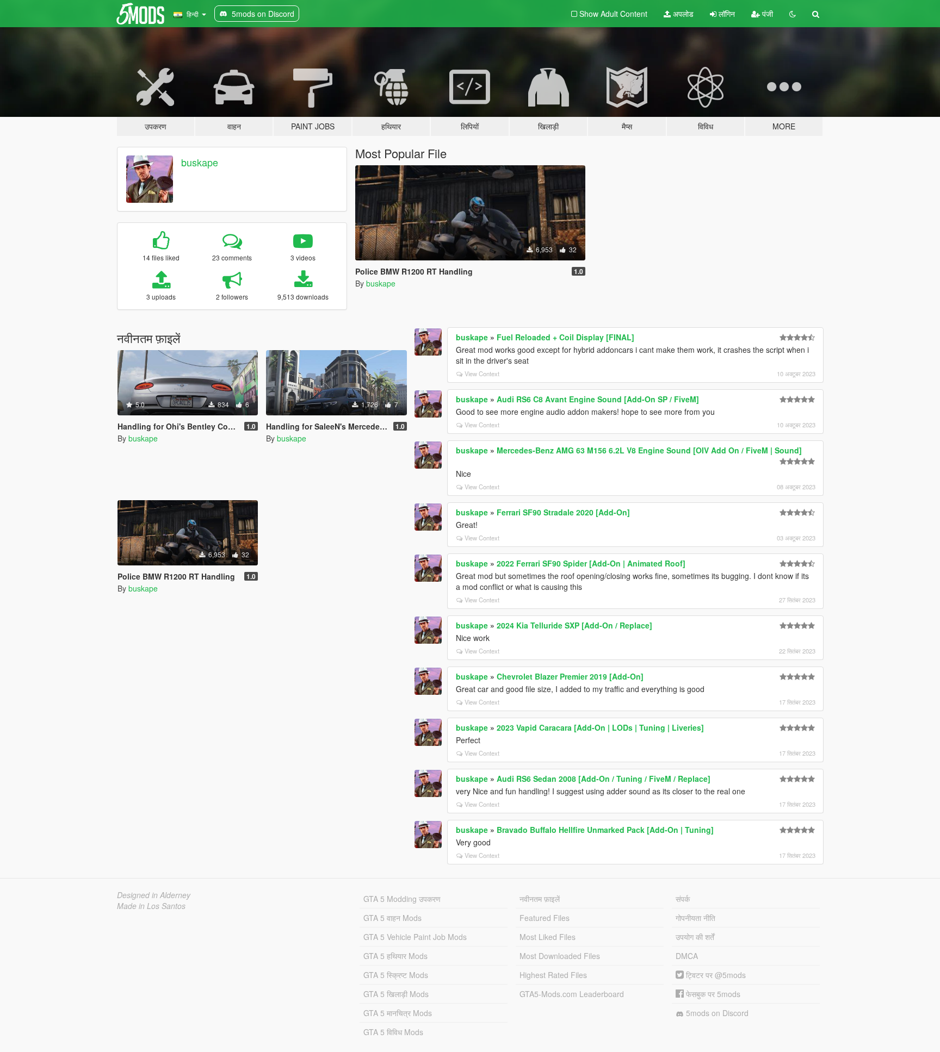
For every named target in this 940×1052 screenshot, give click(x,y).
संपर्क (683, 898)
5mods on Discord (716, 1012)
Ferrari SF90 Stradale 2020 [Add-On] (563, 512)
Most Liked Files (548, 936)
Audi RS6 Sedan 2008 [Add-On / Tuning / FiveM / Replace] (603, 778)
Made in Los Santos (151, 905)
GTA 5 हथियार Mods (395, 955)
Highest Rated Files (553, 974)
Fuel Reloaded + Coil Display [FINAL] (565, 337)
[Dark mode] (792, 13)
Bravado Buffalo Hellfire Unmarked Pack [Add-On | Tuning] (605, 829)
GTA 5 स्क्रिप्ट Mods (395, 974)
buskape (199, 162)
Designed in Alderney (153, 894)
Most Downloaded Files (560, 955)
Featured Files (545, 917)
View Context (482, 373)
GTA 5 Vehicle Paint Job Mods (415, 936)
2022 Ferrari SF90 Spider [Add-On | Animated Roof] (591, 563)
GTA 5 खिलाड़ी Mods (396, 993)
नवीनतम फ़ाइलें (540, 898)
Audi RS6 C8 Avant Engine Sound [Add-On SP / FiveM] (598, 399)
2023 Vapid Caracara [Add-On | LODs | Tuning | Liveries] (600, 727)
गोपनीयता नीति (695, 917)
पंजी (766, 13)
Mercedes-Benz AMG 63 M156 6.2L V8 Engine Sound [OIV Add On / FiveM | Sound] (649, 450)
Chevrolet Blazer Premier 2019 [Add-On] (570, 676)
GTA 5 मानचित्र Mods (397, 1012)
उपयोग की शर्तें (695, 936)
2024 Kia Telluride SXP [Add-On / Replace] (574, 625)
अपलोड (682, 13)
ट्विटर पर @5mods (715, 974)
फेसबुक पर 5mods (712, 993)
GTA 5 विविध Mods (393, 1031)
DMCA (687, 955)
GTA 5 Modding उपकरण (402, 898)
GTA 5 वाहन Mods (392, 917)
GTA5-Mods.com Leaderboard (572, 993)
